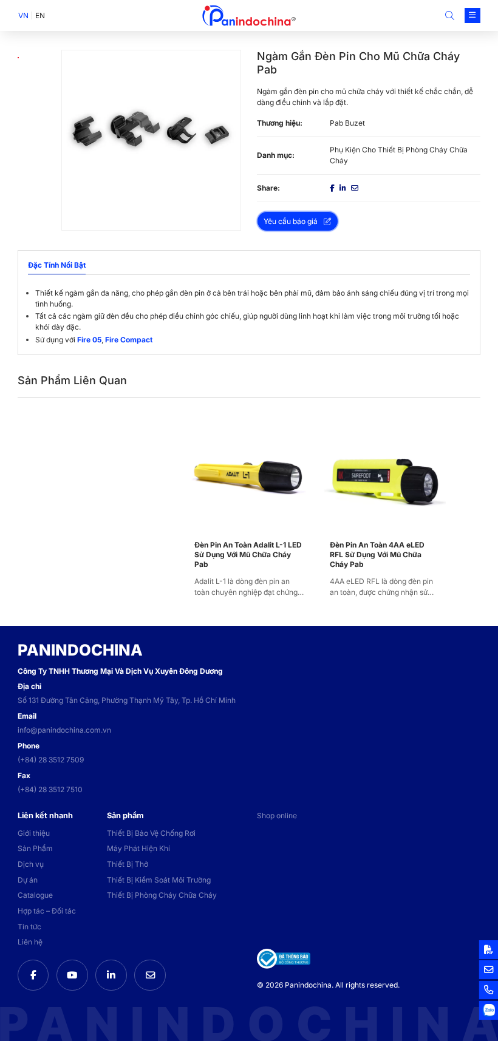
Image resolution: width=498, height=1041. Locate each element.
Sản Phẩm (35, 848)
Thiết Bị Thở (127, 864)
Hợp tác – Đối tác (47, 910)
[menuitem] (23, 15)
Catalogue (35, 895)
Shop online (277, 815)
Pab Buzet (347, 122)
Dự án (28, 879)
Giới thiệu (34, 833)
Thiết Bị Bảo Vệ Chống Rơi (151, 833)
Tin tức (29, 926)
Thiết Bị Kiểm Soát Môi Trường (159, 879)
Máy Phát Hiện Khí (138, 848)
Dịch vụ (31, 864)
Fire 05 (89, 339)
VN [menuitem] (23, 15)
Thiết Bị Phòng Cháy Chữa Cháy (162, 895)
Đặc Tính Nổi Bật (57, 265)
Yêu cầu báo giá (291, 221)
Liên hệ (30, 941)
